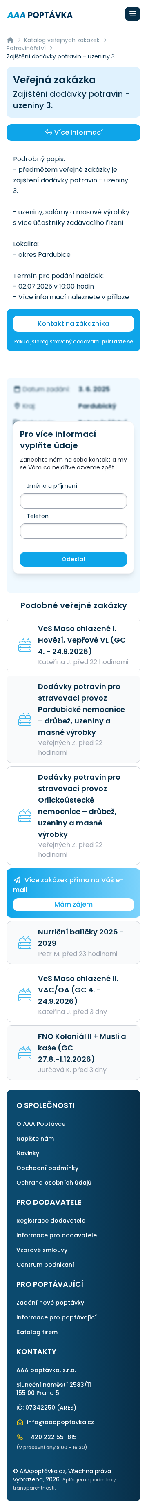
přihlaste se (117, 341)
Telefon (38, 516)
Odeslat (74, 559)
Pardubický (97, 406)
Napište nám (35, 1138)
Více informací (78, 132)
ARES (67, 1407)
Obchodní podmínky (47, 1168)
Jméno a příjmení (52, 486)
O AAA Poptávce (40, 1124)
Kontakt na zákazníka (73, 323)
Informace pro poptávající (56, 1317)
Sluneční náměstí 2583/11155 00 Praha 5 (53, 1389)
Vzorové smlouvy (41, 1250)
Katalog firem (37, 1332)
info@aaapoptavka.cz (59, 1422)
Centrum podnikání (45, 1265)
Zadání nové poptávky (50, 1303)
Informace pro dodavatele (56, 1235)
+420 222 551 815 (51, 1437)
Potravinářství (26, 48)
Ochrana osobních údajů (53, 1183)
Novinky (27, 1153)
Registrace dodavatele (50, 1221)
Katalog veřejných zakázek (62, 40)
